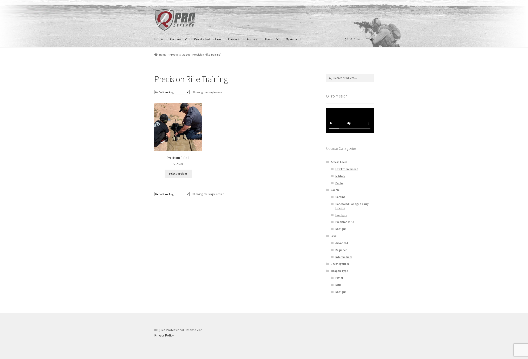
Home (158, 39)
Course (335, 190)
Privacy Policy (164, 335)
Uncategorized (340, 264)
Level (334, 236)
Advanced (341, 243)
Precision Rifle (344, 222)
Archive (252, 39)
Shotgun (340, 229)
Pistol (339, 278)
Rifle (338, 285)
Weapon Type (339, 271)
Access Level (339, 162)
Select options (178, 173)
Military (340, 176)
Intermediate (343, 257)
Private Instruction (207, 39)
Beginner (341, 250)
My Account (294, 39)
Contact (234, 39)
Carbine (340, 197)
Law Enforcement (346, 169)
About (268, 39)
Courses (175, 39)
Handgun (341, 215)
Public (339, 183)
